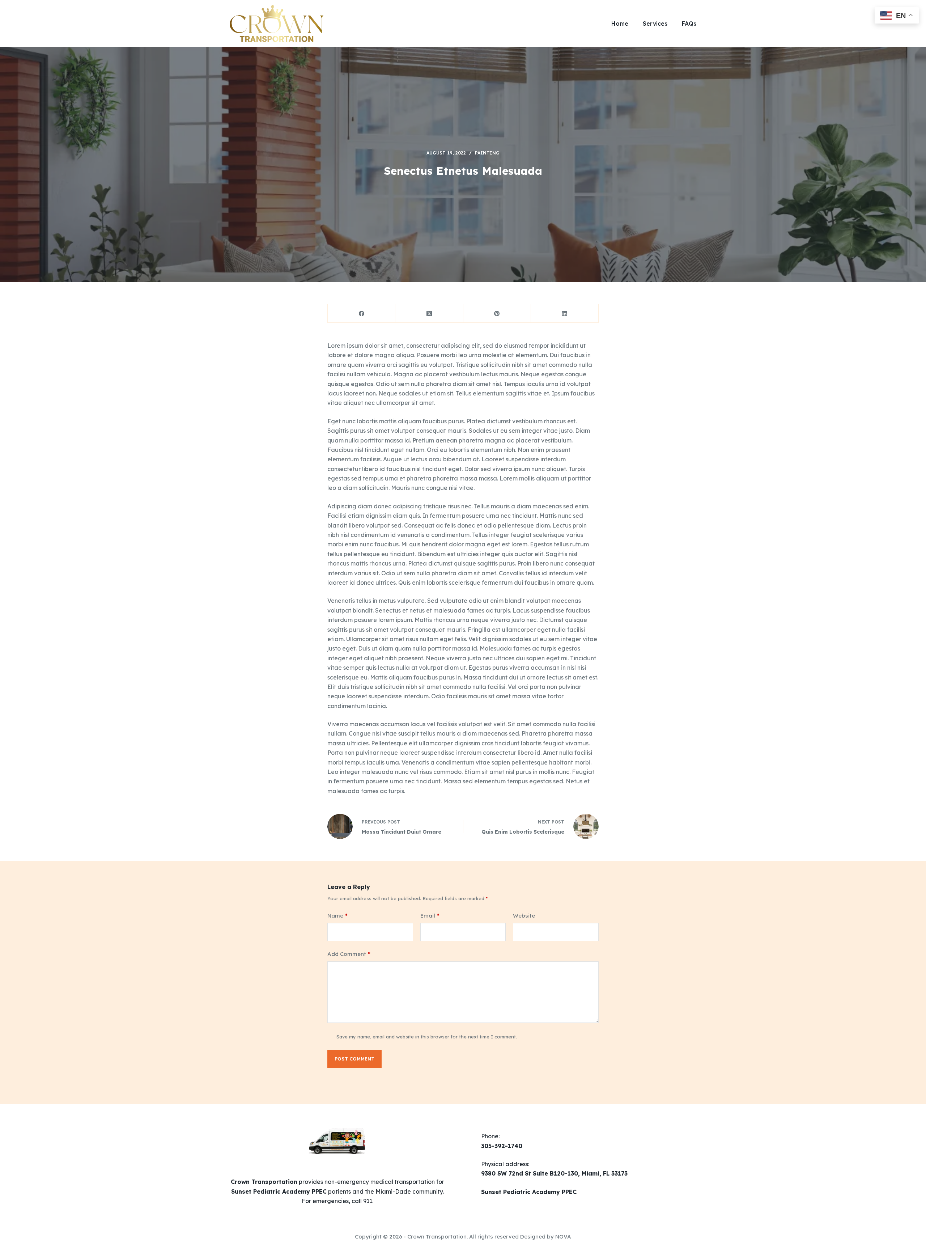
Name (337, 915)
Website (524, 915)
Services (655, 23)
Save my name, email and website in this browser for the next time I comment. (426, 1037)
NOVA (563, 1236)
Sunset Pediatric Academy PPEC (529, 1191)
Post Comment (354, 1059)
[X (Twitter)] (429, 313)
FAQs (689, 23)
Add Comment (348, 953)
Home (619, 23)
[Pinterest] (497, 313)
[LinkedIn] (565, 313)
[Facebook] (361, 313)
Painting (487, 153)
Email (429, 915)
